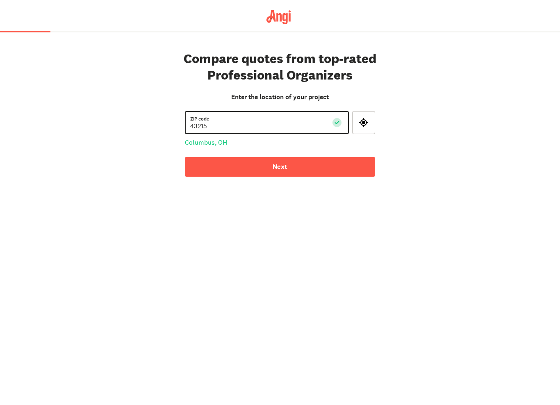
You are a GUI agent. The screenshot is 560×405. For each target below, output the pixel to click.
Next (280, 166)
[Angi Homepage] (280, 16)
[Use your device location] (363, 122)
